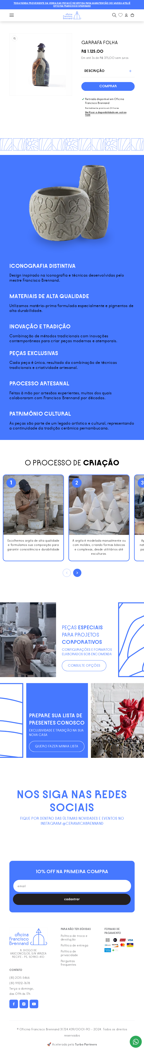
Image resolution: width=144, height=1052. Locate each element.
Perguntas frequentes (68, 963)
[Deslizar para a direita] (77, 573)
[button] (11, 15)
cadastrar (72, 899)
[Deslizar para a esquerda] (67, 573)
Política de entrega (74, 945)
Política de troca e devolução (74, 937)
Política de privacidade (69, 953)
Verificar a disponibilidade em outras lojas (105, 113)
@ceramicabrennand (82, 824)
